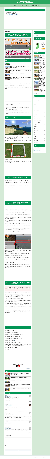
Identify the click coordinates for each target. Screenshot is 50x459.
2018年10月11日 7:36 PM (8, 405)
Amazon (43, 48)
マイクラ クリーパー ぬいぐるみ (43, 43)
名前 (5, 445)
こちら (14, 340)
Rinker (43, 46)
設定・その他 (7, 31)
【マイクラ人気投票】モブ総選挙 (11, 14)
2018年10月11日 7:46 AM (8, 396)
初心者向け (11, 31)
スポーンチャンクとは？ (9, 104)
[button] (44, 35)
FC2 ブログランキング (37, 150)
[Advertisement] (25, 21)
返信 (30, 419)
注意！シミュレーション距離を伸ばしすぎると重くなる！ (14, 110)
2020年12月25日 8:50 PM (8, 428)
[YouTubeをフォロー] (19, 366)
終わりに (7, 113)
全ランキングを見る (37, 93)
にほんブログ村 (36, 149)
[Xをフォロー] (17, 366)
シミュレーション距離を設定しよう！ (12, 109)
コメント (6, 436)
